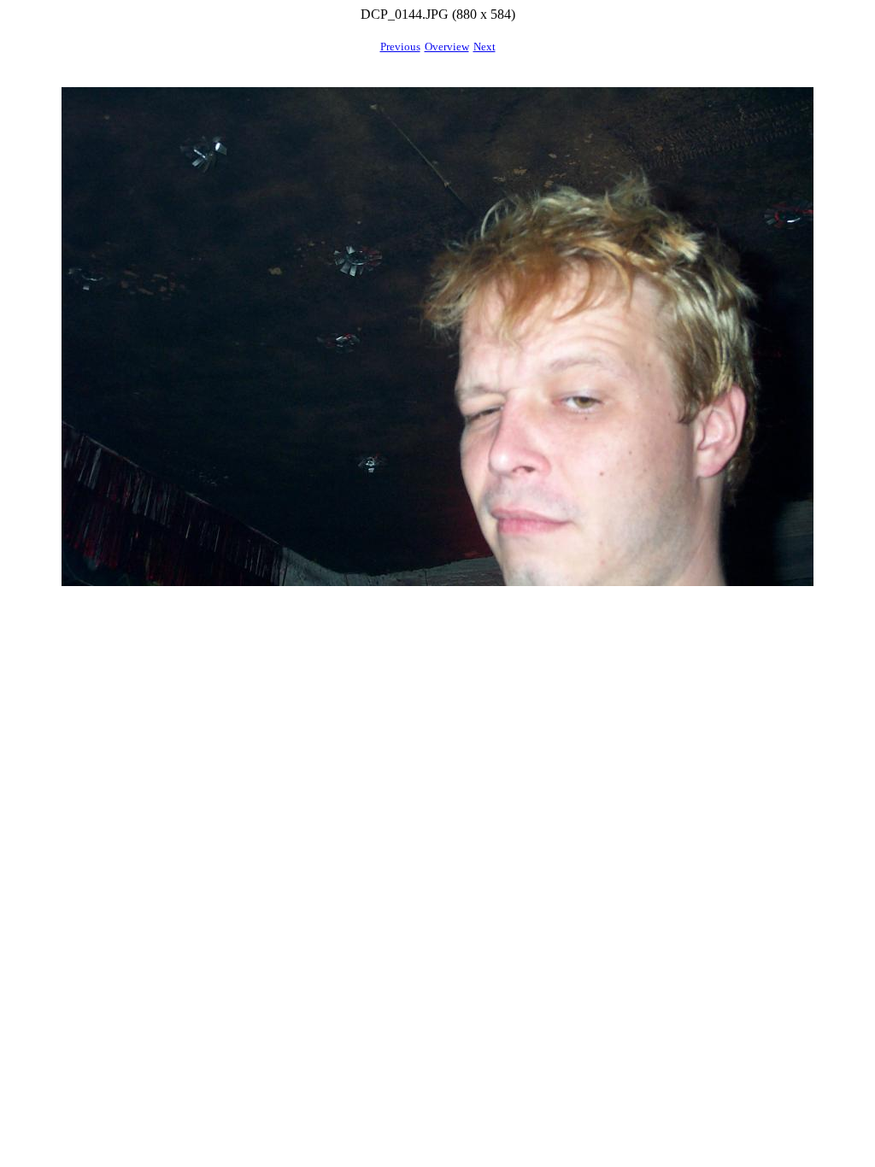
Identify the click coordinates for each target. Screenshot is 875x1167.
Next (484, 46)
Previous (400, 46)
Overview (447, 46)
